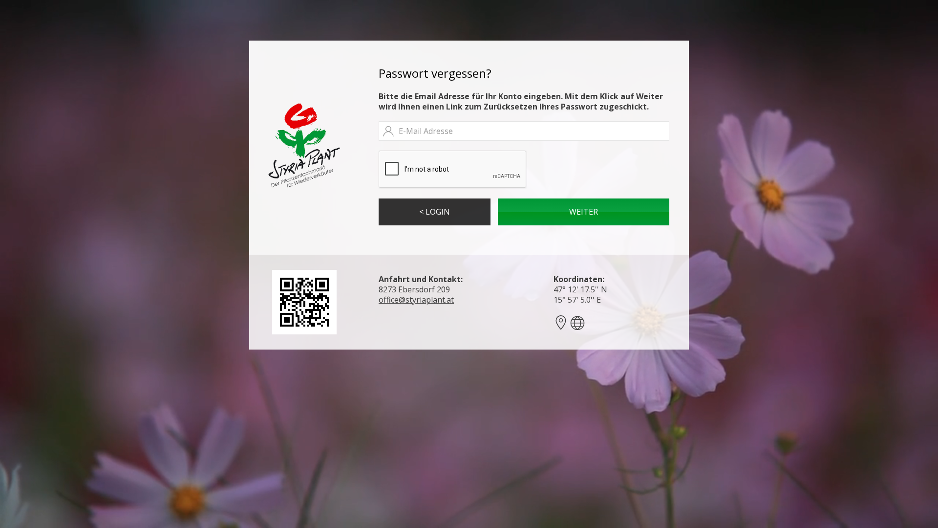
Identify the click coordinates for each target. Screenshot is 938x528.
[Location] (577, 322)
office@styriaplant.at (416, 299)
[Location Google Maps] (561, 322)
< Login (434, 211)
